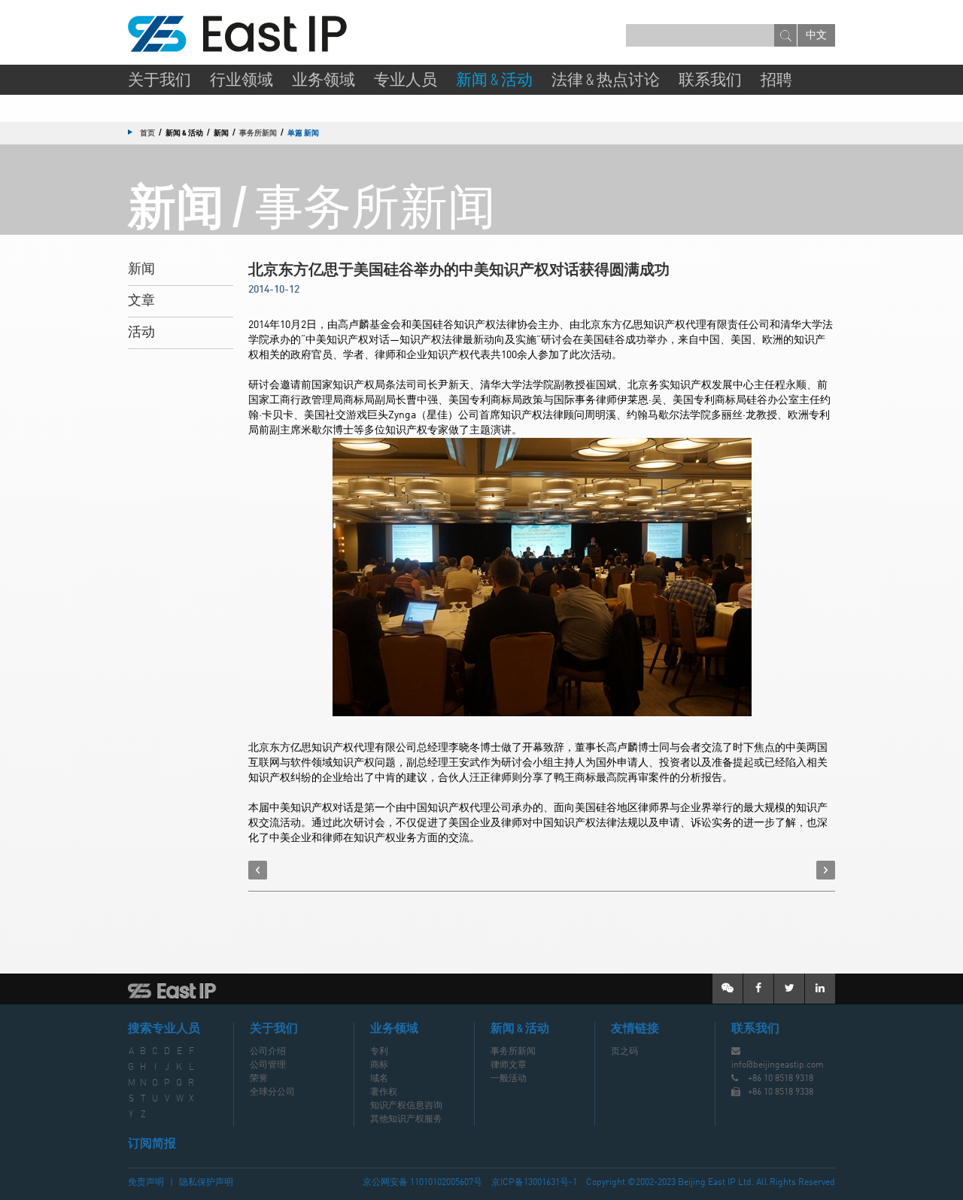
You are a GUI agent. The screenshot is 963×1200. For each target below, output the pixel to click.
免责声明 (146, 1182)
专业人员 (405, 81)
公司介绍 (268, 1051)
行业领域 (241, 81)
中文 (816, 35)
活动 (141, 332)
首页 (147, 132)
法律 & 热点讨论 (605, 81)
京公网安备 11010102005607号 (422, 1182)
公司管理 (268, 1065)
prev (257, 870)
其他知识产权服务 (406, 1119)
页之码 (624, 1051)
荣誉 (259, 1078)
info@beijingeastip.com (777, 1065)
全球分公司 (272, 1092)
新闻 (141, 269)
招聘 (776, 81)
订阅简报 (152, 1144)
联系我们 (710, 81)
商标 (379, 1065)
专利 (379, 1051)
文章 (141, 301)
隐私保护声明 (206, 1182)
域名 (379, 1078)
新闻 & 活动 (494, 81)
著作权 (383, 1092)
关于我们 (159, 81)
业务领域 (323, 81)
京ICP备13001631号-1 (534, 1182)
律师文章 (509, 1065)
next (825, 870)
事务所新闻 (258, 132)
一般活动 (509, 1078)
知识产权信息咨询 (406, 1105)
